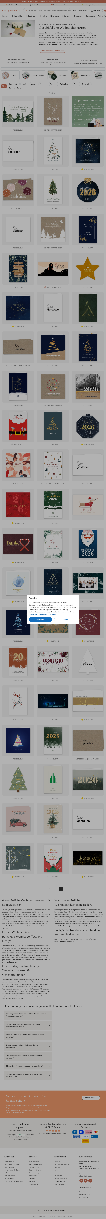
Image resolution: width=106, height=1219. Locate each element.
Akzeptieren (40, 619)
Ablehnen (65, 619)
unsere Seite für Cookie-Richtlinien (42, 614)
